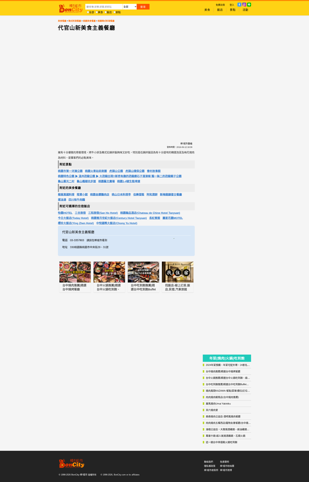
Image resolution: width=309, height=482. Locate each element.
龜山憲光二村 (66, 181)
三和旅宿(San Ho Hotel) (103, 212)
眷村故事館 (154, 171)
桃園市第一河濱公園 (70, 171)
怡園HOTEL (65, 212)
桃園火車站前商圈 (96, 171)
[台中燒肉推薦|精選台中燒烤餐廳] (75, 272)
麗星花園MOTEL (173, 218)
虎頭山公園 (116, 171)
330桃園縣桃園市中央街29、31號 (89, 247)
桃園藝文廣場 (106, 181)
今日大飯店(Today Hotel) (73, 218)
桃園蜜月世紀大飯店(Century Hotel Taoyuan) (119, 218)
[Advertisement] (99, 84)
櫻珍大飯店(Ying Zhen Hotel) (76, 223)
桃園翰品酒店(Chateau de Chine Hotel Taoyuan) (150, 212)
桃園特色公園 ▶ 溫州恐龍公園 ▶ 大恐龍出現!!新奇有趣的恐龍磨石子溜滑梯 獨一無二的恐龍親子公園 (120, 176)
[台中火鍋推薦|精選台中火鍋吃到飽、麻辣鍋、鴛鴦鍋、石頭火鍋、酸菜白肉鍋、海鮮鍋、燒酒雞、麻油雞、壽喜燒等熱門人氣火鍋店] (109, 272)
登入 (232, 5)
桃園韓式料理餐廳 (106, 21)
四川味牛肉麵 (77, 199)
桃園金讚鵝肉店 (99, 194)
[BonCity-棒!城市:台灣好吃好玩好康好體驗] (71, 8)
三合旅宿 (80, 212)
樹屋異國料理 (66, 194)
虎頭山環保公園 (135, 171)
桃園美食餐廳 (89, 21)
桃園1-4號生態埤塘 (128, 181)
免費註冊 (220, 5)
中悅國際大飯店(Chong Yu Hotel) (116, 223)
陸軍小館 (82, 194)
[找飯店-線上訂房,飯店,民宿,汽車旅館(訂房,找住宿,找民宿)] (177, 272)
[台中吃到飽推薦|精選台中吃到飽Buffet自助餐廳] (143, 272)
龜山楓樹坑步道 (86, 181)
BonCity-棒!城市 (79, 474)
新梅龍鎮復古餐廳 (171, 194)
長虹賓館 (154, 218)
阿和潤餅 (152, 194)
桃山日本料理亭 (121, 194)
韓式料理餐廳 (74, 21)
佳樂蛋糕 (138, 194)
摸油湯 (62, 199)
